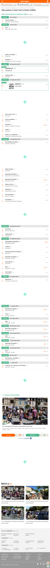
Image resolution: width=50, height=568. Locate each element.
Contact (39, 559)
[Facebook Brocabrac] (42, 565)
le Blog (27, 559)
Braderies (27, 535)
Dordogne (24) (14, 8)
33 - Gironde (15, 549)
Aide (39, 556)
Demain (2, 542)
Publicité (27, 558)
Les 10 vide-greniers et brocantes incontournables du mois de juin (12, 522)
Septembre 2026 (41, 541)
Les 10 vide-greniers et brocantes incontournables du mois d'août (17, 426)
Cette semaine (16, 542)
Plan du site (3, 559)
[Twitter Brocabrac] (39, 565)
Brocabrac (28, 556)
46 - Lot (27, 549)
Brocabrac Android (17, 556)
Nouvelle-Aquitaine (5, 8)
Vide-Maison (15, 535)
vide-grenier (31, 8)
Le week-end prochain (29, 541)
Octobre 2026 (40, 542)
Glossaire (40, 558)
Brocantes (3, 535)
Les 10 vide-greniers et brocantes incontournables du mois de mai (37, 522)
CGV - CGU (3, 558)
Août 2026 (27, 542)
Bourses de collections (29, 533)
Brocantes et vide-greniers (6, 533)
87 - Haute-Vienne (29, 548)
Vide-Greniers (16, 533)
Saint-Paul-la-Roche (22, 8)
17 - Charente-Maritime (6, 549)
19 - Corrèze (15, 548)
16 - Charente (4, 548)
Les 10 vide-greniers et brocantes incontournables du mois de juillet (37, 502)
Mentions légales (4, 556)
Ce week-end (15, 541)
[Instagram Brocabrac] (45, 565)
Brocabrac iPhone (17, 558)
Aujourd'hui (3, 541)
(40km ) (27, 14)
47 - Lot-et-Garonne (41, 548)
